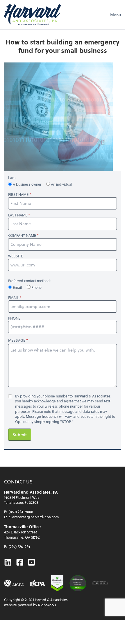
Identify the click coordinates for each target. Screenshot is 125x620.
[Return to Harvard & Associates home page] (32, 14)
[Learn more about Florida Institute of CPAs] (37, 583)
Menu (115, 15)
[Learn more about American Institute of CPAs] (14, 583)
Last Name (17, 215)
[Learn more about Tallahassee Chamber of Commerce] (100, 583)
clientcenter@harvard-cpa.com (34, 516)
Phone (36, 287)
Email (17, 287)
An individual (61, 184)
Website (15, 256)
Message (16, 340)
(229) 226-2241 (20, 546)
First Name (18, 194)
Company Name (22, 235)
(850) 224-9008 (21, 511)
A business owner (27, 184)
